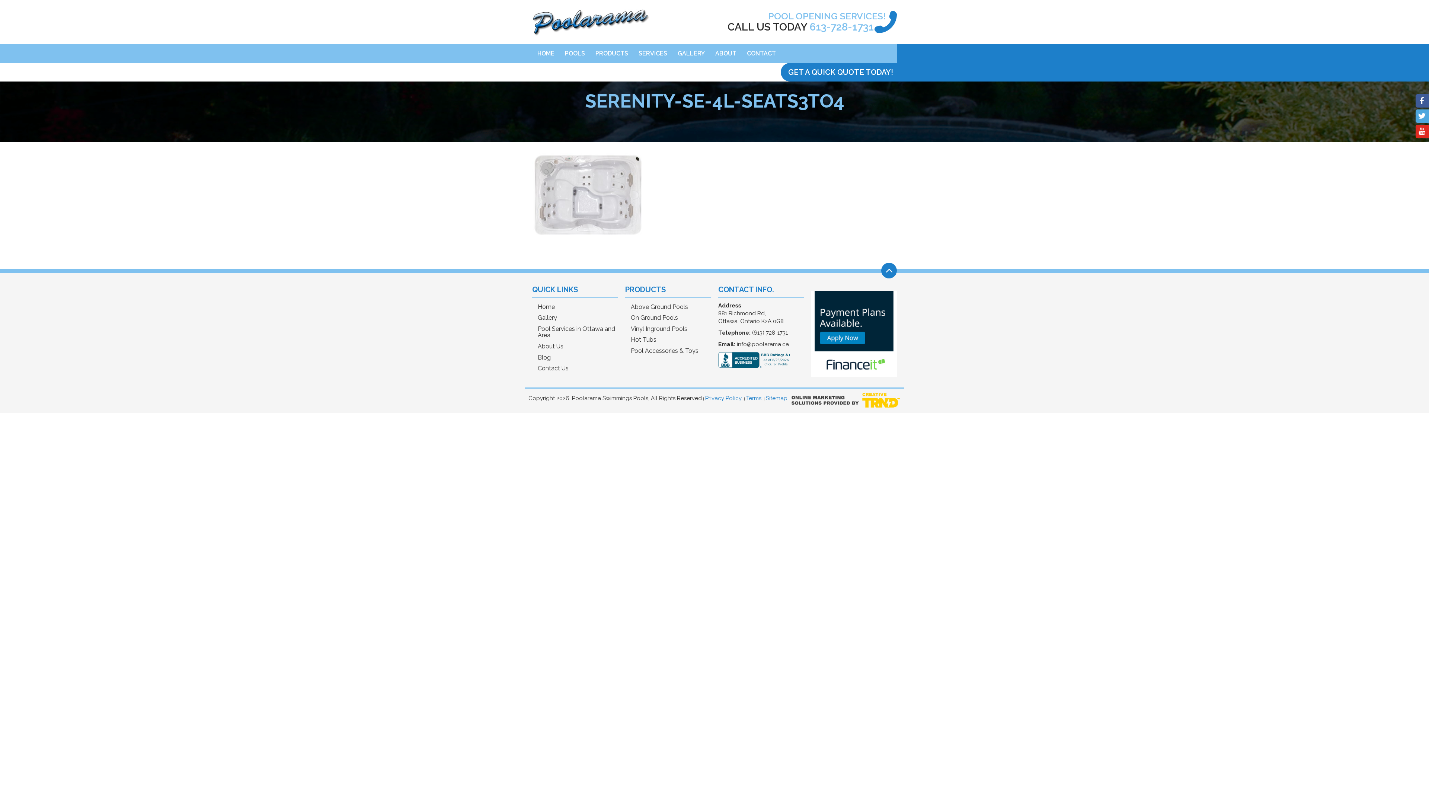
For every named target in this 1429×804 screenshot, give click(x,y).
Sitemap (776, 398)
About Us (550, 346)
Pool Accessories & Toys (664, 351)
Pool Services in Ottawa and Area (576, 332)
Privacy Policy (723, 398)
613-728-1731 (842, 27)
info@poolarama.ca (763, 344)
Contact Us (553, 368)
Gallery (691, 53)
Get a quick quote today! (840, 72)
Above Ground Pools (659, 307)
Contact (761, 53)
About (725, 53)
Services (653, 53)
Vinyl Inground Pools (659, 329)
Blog (544, 357)
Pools (575, 53)
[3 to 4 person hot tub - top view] (588, 242)
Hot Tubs (643, 339)
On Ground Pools (654, 318)
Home (545, 53)
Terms (753, 398)
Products (611, 53)
